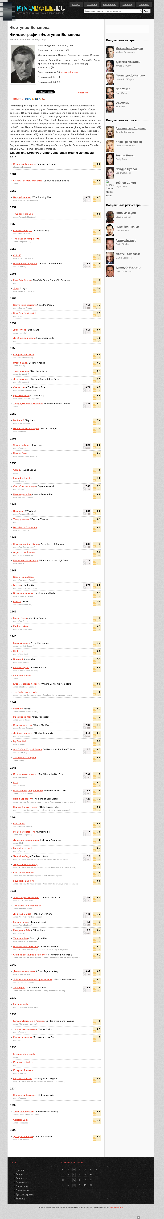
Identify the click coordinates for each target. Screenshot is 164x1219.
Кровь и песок (20, 922)
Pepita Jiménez (21, 626)
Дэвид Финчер (126, 240)
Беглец (17, 585)
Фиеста (17, 601)
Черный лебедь (21, 856)
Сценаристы (22, 1190)
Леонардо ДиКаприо (130, 75)
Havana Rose (20, 453)
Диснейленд (19, 329)
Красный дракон (21, 643)
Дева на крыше (21, 379)
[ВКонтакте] (26, 98)
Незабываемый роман (25, 263)
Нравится (83, 92)
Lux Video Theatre (22, 478)
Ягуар (16, 288)
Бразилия (18, 708)
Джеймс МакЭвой (128, 61)
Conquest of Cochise (23, 354)
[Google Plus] (43, 98)
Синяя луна (19, 387)
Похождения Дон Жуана (26, 544)
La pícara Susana (22, 675)
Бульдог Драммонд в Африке (28, 1021)
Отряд (16, 470)
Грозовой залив (21, 395)
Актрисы (92, 4)
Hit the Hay (19, 651)
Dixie (15, 782)
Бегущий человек (22, 197)
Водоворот (19, 511)
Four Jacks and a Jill (23, 881)
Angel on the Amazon (24, 552)
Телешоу (127, 4)
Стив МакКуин (126, 213)
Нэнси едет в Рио (22, 494)
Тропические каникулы (25, 1029)
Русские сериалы (25, 1194)
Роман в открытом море (25, 560)
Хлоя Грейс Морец (129, 141)
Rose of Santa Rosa (23, 577)
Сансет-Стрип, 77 (22, 230)
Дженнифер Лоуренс (131, 128)
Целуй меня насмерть (25, 305)
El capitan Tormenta (23, 1070)
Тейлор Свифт (126, 182)
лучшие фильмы (69, 72)
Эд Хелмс (122, 102)
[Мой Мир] (36, 98)
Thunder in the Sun (23, 214)
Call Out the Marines (23, 872)
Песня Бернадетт (22, 798)
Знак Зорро (19, 987)
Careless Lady (20, 1119)
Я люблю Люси (21, 445)
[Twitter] (30, 98)
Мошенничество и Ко (24, 831)
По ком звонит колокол (25, 774)
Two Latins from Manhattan (27, 905)
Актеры (76, 4)
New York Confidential (24, 313)
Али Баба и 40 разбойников (27, 749)
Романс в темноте (22, 1037)
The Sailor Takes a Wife (25, 692)
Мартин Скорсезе (128, 254)
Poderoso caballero (23, 1062)
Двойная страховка (23, 733)
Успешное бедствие (23, 1111)
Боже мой (18, 659)
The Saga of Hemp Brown (26, 238)
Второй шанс (20, 362)
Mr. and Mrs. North (22, 848)
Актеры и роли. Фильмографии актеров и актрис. (41, 13)
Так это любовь (21, 371)
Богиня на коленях (23, 593)
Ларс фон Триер (127, 226)
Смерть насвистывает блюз (27, 180)
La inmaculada (20, 1004)
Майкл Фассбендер (129, 48)
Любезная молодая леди (26, 840)
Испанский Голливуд (24, 164)
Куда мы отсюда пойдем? (26, 684)
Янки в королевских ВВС (26, 897)
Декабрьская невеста (24, 338)
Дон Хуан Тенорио (23, 1136)
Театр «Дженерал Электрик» (28, 403)
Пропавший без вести (24, 1095)
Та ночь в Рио (20, 938)
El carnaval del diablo (24, 1054)
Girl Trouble (19, 823)
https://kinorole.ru (116, 1207)
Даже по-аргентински (24, 971)
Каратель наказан (22, 1078)
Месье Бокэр (20, 618)
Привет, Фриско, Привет (25, 807)
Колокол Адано (21, 667)
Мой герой (18, 420)
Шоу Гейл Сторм (22, 280)
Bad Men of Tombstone (25, 527)
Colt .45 (17, 255)
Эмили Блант (125, 155)
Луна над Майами (22, 914)
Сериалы (144, 4)
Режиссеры (109, 4)
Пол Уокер (123, 89)
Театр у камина (21, 519)
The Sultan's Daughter (24, 757)
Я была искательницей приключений (32, 979)
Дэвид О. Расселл (128, 267)
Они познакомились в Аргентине (30, 954)
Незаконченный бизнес (25, 946)
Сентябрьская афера (24, 486)
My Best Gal (19, 741)
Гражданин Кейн (22, 930)
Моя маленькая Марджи (26, 428)
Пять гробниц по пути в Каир (28, 790)
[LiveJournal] (40, 98)
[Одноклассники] (33, 98)
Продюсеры (22, 1186)
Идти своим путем (22, 725)
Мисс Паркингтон (22, 717)
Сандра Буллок (126, 169)
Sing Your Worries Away (25, 864)
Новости (20, 1170)
